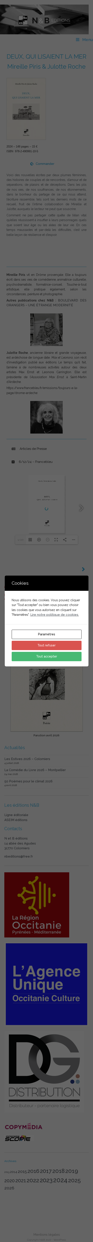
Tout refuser (46, 645)
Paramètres (46, 634)
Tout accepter (46, 656)
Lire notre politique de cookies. (54, 615)
